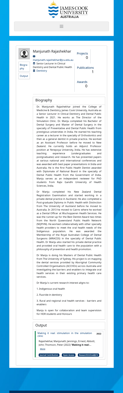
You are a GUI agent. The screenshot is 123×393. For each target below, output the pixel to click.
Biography (23, 66)
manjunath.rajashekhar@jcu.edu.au (53, 60)
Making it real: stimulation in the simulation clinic (65, 334)
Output (24, 76)
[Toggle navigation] (61, 26)
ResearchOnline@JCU (88, 355)
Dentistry (41, 70)
